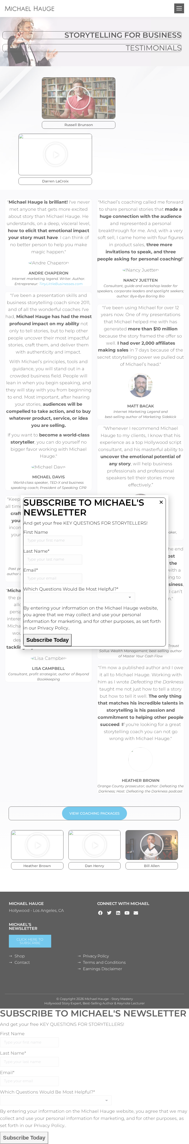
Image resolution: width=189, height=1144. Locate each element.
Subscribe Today (47, 640)
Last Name (36, 551)
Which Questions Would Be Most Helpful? (70, 589)
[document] (94, 572)
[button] (161, 502)
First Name (35, 532)
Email (30, 570)
